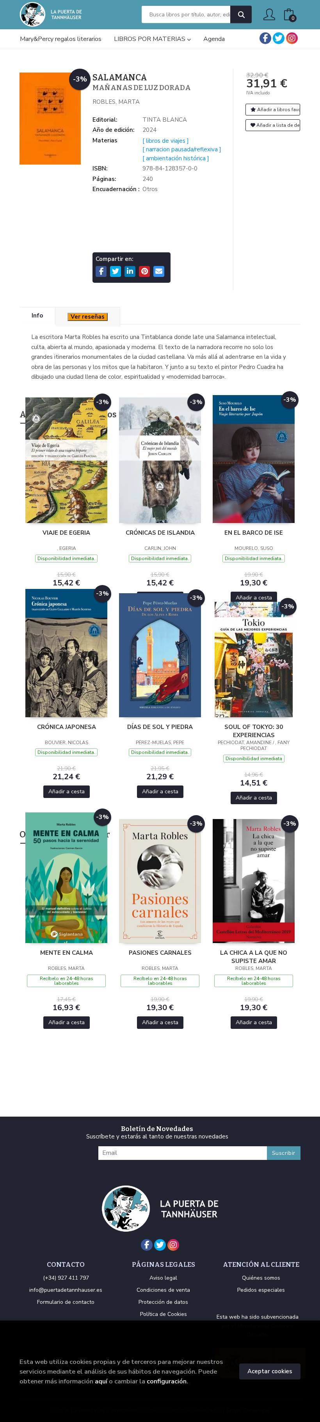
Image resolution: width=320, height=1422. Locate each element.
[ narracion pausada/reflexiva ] (181, 149)
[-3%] (66, 460)
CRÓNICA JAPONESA (66, 727)
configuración (167, 1381)
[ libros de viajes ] (165, 141)
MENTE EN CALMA (66, 953)
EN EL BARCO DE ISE (253, 533)
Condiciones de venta (163, 1290)
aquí (101, 1381)
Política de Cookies (163, 1314)
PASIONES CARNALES (160, 953)
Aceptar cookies (269, 1371)
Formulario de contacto (65, 1302)
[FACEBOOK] (265, 38)
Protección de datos (163, 1302)
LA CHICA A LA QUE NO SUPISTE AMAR (253, 957)
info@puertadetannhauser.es (65, 1290)
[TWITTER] (278, 38)
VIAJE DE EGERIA (66, 533)
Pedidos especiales (261, 1290)
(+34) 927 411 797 (66, 1278)
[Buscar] (241, 14)
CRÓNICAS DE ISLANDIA (160, 533)
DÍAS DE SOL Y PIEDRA (160, 727)
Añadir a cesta (254, 597)
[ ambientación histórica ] (175, 158)
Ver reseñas (88, 317)
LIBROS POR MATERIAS (150, 39)
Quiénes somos (261, 1278)
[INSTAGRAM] (292, 38)
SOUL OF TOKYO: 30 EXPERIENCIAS (253, 731)
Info (37, 315)
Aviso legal (163, 1278)
